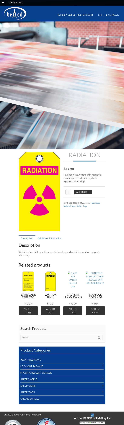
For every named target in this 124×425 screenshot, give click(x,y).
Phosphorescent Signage (36, 372)
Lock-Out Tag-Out (31, 366)
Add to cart (83, 192)
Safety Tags (82, 205)
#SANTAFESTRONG (30, 359)
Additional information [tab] (50, 238)
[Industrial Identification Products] (15, 18)
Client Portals (113, 15)
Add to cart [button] (28, 311)
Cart (100, 15)
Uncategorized (29, 398)
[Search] (99, 337)
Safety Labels (28, 379)
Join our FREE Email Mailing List (92, 418)
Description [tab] (27, 238)
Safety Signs (28, 385)
